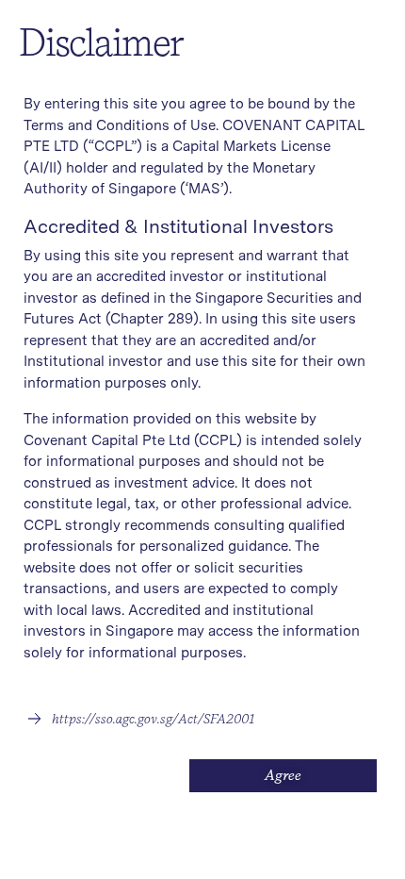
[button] (141, 718)
